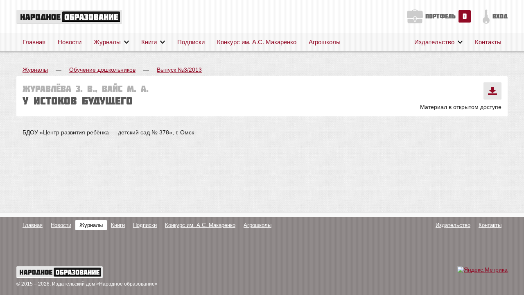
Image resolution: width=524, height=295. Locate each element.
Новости (69, 42)
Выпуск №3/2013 (179, 69)
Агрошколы (325, 42)
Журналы (107, 42)
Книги (149, 42)
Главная (34, 42)
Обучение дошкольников (102, 69)
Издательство (434, 42)
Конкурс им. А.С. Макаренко (256, 42)
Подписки (191, 42)
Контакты (488, 42)
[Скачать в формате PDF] (492, 91)
